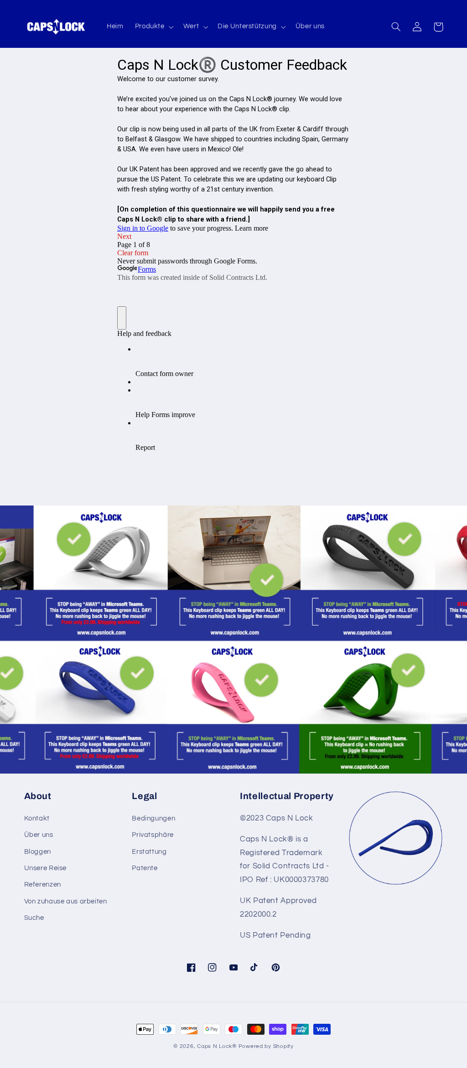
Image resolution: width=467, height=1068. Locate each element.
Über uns (38, 834)
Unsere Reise (45, 868)
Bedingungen (153, 818)
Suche (34, 917)
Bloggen (37, 851)
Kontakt (37, 818)
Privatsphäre (153, 834)
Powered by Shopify (266, 1046)
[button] (153, 27)
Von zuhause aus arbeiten (65, 901)
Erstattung (149, 851)
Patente (144, 868)
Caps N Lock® (217, 1046)
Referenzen (42, 884)
